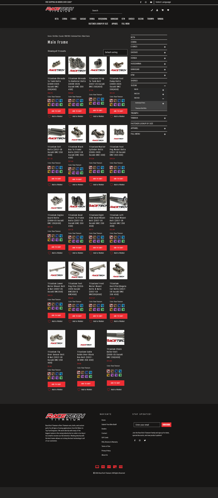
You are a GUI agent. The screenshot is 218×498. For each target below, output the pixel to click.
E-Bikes (134, 46)
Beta (56, 19)
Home (50, 36)
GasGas (134, 52)
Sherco (131, 19)
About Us (105, 455)
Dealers (104, 429)
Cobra (64, 19)
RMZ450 (67, 36)
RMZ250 (137, 94)
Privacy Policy (106, 451)
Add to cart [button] (56, 111)
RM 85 (136, 89)
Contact (104, 433)
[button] (165, 47)
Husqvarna (136, 63)
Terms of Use (106, 446)
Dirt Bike (55, 36)
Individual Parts (76, 36)
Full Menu (135, 134)
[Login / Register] (157, 10)
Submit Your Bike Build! (109, 424)
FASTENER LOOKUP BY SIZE (98, 24)
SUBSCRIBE (166, 425)
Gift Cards (105, 438)
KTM (132, 75)
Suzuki (61, 36)
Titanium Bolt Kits (140, 108)
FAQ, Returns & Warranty (110, 442)
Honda (134, 58)
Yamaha (134, 118)
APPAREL (134, 128)
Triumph (150, 19)
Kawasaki (135, 69)
